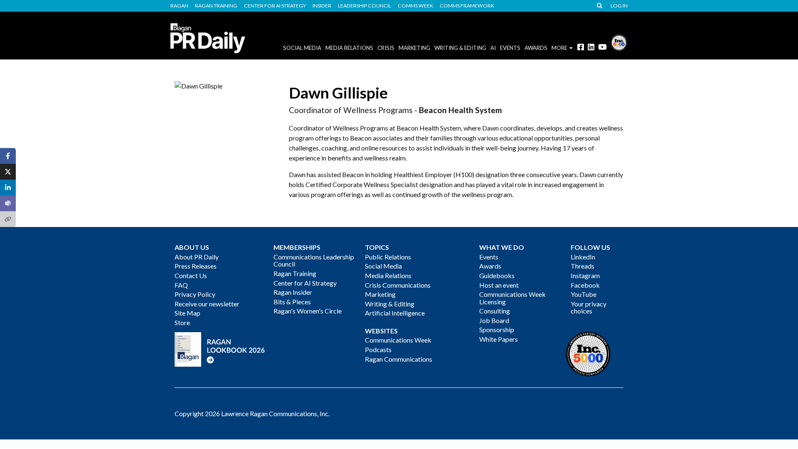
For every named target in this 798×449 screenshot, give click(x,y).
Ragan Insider (292, 292)
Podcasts (378, 349)
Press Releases (196, 266)
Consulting (494, 311)
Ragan (179, 5)
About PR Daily (197, 257)
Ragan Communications (398, 359)
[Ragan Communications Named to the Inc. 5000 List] (619, 42)
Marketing (414, 47)
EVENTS (510, 47)
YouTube (583, 294)
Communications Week (398, 340)
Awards (490, 266)
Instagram (585, 275)
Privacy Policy (195, 294)
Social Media (302, 47)
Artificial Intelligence (395, 313)
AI (493, 47)
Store (182, 322)
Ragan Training (216, 5)
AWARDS (536, 47)
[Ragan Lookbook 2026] (220, 349)
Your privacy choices (588, 307)
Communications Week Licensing (512, 298)
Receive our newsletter (207, 304)
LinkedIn (583, 257)
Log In (619, 5)
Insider (322, 5)
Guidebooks (497, 275)
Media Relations (349, 47)
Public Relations (388, 257)
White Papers (498, 339)
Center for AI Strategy (275, 5)
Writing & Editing (460, 47)
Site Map (187, 313)
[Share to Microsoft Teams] (8, 203)
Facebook (585, 285)
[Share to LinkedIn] (8, 187)
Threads (582, 266)
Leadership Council (364, 5)
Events (488, 257)
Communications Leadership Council (313, 260)
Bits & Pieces (292, 302)
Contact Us (191, 275)
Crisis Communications (398, 285)
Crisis (385, 47)
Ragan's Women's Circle (307, 311)
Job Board (494, 320)
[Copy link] (8, 219)
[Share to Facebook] (8, 156)
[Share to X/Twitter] (8, 172)
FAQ (181, 285)
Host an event (499, 285)
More (559, 47)
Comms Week (415, 5)
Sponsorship (496, 329)
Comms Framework (467, 5)
